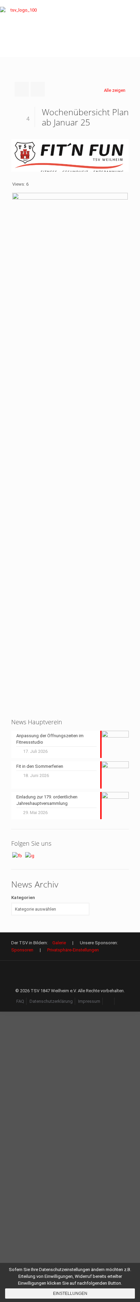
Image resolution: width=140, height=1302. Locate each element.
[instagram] (121, 1001)
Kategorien (23, 897)
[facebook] (109, 1001)
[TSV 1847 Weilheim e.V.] (20, 28)
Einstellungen (70, 1293)
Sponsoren (22, 949)
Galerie (59, 942)
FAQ (20, 1001)
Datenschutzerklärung (51, 1001)
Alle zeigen (114, 90)
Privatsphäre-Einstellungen (73, 949)
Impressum (89, 1001)
